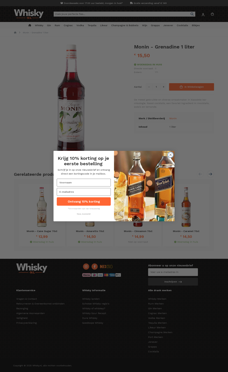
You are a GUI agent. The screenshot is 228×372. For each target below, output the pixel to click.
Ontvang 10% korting (84, 201)
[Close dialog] (170, 155)
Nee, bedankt (84, 213)
